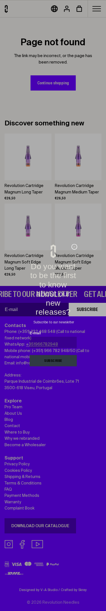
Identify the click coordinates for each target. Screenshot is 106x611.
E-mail (34, 333)
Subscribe (53, 360)
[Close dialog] (74, 247)
